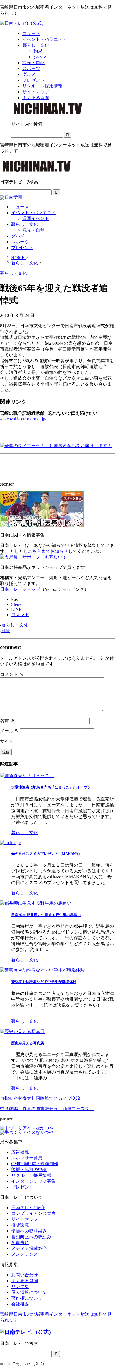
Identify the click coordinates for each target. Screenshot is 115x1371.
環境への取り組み (29, 1231)
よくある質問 (24, 1280)
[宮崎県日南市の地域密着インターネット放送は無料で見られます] (23, 23)
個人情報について (29, 1292)
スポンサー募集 (26, 1157)
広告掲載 (20, 1152)
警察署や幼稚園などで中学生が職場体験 (43, 982)
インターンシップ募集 (33, 1181)
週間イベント (35, 218)
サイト (6, 741)
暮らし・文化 (24, 224)
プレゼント (22, 247)
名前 (7, 720)
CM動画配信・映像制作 (34, 1163)
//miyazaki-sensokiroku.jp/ (23, 418)
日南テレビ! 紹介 (28, 1207)
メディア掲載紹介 (29, 1248)
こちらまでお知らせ (48, 551)
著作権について (26, 1298)
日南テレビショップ (20, 589)
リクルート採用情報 (31, 1175)
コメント (11, 674)
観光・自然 (33, 230)
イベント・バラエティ (33, 212)
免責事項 (20, 1242)
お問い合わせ (24, 1274)
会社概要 (20, 1304)
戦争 (5, 630)
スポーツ (20, 241)
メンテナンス (24, 1254)
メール (9, 731)
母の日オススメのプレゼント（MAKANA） (46, 854)
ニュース (20, 206)
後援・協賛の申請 (29, 1169)
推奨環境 (20, 1225)
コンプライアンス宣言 (33, 1213)
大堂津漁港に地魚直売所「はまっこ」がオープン (51, 787)
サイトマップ (24, 1219)
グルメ (18, 236)
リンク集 (20, 1286)
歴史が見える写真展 (27, 1043)
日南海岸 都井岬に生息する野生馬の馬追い (46, 915)
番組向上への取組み (31, 1236)
